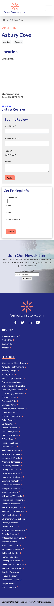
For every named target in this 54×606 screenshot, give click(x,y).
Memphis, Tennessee (11, 488)
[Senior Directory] (15, 8)
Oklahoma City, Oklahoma (14, 518)
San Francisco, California (13, 564)
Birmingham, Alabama (12, 382)
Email (9, 205)
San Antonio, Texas (10, 556)
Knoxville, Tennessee (11, 461)
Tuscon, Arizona (9, 587)
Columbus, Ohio (9, 412)
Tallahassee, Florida (11, 579)
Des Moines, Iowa (10, 431)
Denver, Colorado (10, 427)
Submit (10, 231)
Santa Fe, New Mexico (12, 568)
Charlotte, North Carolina (13, 389)
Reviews (18, 42)
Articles (5, 347)
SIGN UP (27, 278)
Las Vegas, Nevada (10, 469)
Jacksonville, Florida (11, 458)
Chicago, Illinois (9, 397)
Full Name (12, 197)
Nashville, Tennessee (11, 503)
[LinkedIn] (30, 322)
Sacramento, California (12, 549)
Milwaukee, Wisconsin (12, 496)
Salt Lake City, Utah (10, 553)
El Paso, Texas (8, 439)
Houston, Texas (9, 446)
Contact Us (7, 340)
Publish (9, 178)
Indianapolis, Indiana (11, 454)
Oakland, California (10, 515)
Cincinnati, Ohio (9, 401)
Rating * (8, 150)
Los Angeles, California (12, 477)
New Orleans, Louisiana (12, 507)
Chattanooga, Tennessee (13, 393)
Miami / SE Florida (10, 492)
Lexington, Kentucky (11, 473)
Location (6, 42)
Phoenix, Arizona (9, 534)
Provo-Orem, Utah (10, 545)
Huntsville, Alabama (11, 450)
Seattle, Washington (11, 572)
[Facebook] (15, 322)
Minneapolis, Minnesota (13, 499)
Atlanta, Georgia (9, 370)
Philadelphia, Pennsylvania (13, 530)
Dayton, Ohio (8, 423)
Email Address (27, 271)
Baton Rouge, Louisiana (12, 378)
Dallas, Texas (8, 420)
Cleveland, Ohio (9, 404)
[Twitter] (22, 322)
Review (8, 161)
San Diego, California (11, 560)
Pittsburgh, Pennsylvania (13, 537)
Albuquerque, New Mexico (14, 363)
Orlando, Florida (9, 526)
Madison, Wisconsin (11, 484)
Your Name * (10, 126)
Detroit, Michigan (10, 435)
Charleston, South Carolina (14, 385)
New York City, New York (13, 511)
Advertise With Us (10, 336)
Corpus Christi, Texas (11, 416)
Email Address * (12, 138)
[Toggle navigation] (48, 8)
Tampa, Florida (8, 583)
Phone (9, 212)
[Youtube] (38, 322)
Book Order (7, 344)
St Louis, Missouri (10, 575)
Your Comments (13, 219)
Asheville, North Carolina (13, 366)
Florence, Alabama (10, 442)
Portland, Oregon (10, 541)
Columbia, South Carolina (13, 408)
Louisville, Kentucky (11, 480)
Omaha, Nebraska (10, 522)
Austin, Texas (8, 374)
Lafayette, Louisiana (11, 465)
